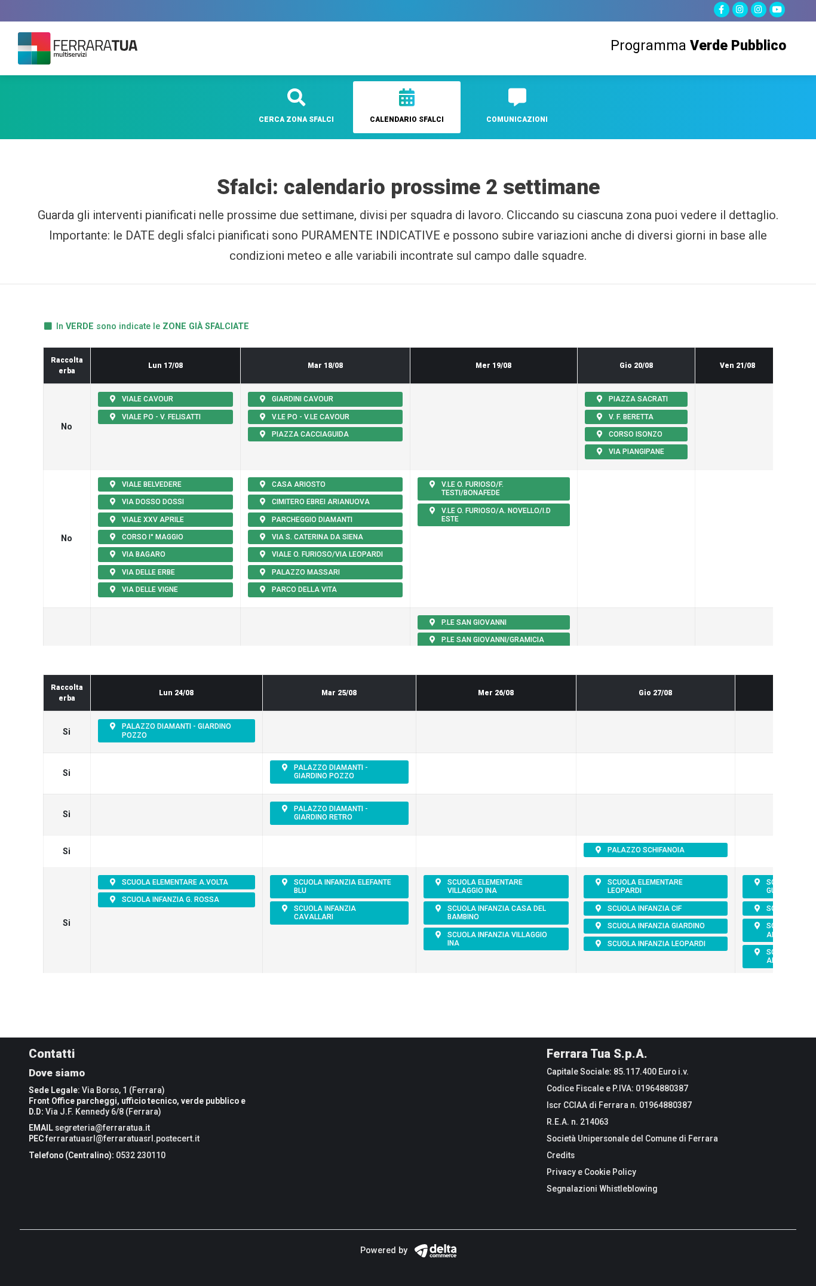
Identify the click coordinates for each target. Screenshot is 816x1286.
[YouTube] (777, 9)
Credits (561, 1155)
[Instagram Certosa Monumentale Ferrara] (758, 9)
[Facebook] (721, 9)
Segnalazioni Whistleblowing (602, 1188)
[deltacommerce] (433, 1250)
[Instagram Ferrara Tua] (740, 9)
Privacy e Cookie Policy (591, 1172)
